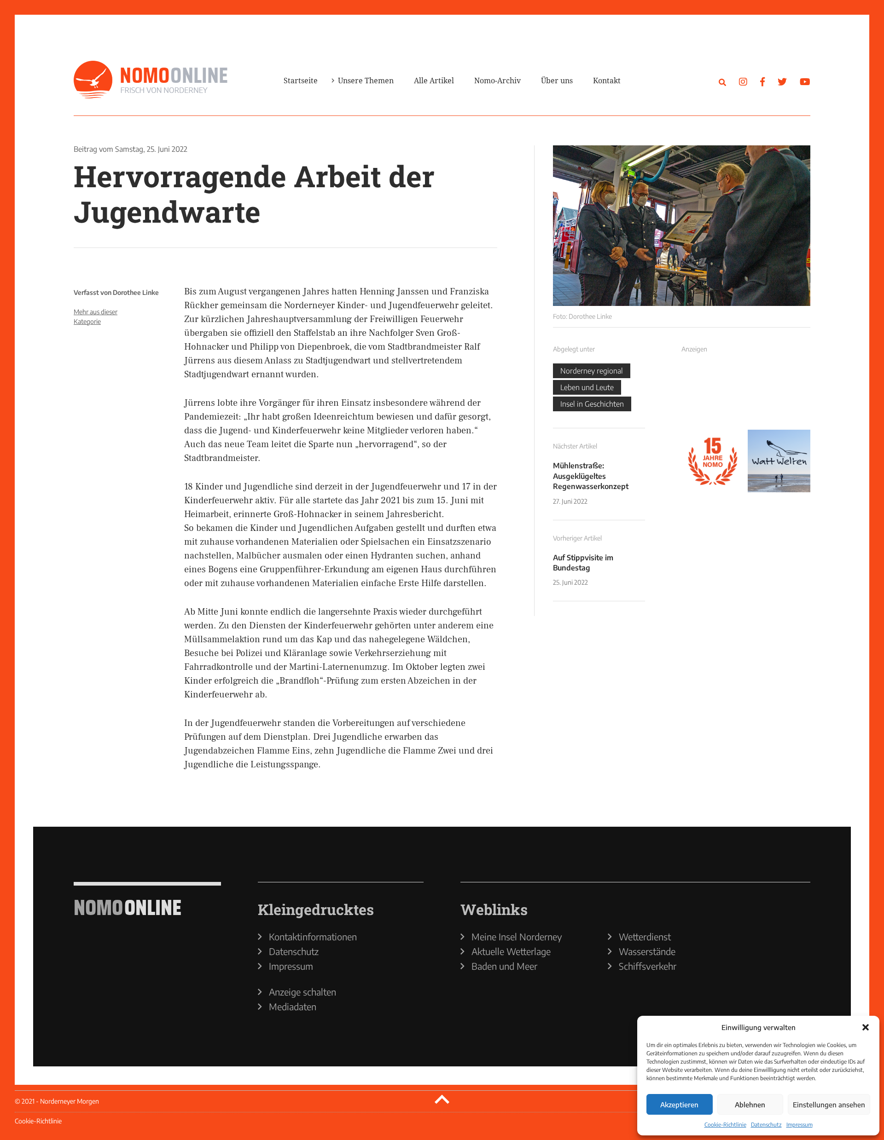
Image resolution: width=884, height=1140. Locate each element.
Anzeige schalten (302, 991)
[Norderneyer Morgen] (150, 80)
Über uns (557, 80)
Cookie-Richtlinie (725, 1124)
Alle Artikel (434, 80)
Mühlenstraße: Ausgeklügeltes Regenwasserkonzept (590, 476)
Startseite (301, 80)
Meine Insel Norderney (516, 936)
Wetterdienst (645, 936)
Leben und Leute (587, 387)
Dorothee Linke (136, 292)
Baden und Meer (504, 966)
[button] (865, 1027)
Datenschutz (766, 1124)
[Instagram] (743, 81)
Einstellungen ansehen (829, 1104)
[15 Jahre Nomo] (712, 461)
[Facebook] (762, 81)
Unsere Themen (366, 80)
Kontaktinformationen (313, 936)
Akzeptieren (679, 1104)
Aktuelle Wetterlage (511, 951)
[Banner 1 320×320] (712, 394)
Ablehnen (750, 1104)
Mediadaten (292, 1006)
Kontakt (607, 80)
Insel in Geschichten (592, 404)
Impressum (799, 1124)
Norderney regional (591, 370)
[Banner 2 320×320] (779, 394)
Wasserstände (647, 951)
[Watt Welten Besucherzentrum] (779, 461)
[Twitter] (782, 81)
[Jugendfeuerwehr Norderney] (681, 225)
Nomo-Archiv (497, 80)
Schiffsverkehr (647, 966)
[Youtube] (805, 81)
